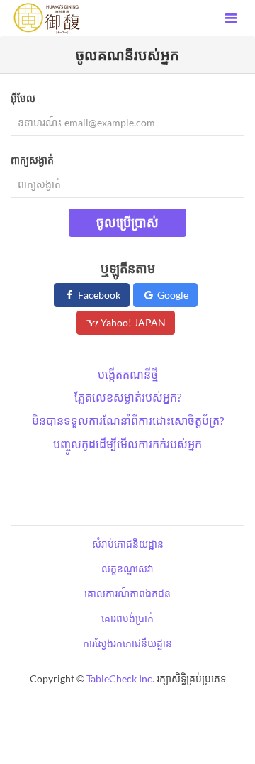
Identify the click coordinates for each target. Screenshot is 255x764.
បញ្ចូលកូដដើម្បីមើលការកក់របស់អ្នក (127, 443)
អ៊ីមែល (23, 98)
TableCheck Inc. (120, 678)
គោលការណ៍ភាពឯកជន (127, 593)
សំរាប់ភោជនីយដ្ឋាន (128, 544)
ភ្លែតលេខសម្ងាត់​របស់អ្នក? (127, 397)
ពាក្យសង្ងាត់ (32, 160)
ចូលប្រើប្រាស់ (127, 222)
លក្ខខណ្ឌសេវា (127, 569)
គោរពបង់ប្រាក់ (127, 618)
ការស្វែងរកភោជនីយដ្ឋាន (127, 643)
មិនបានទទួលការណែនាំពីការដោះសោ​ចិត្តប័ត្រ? (128, 420)
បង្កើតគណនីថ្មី (128, 374)
